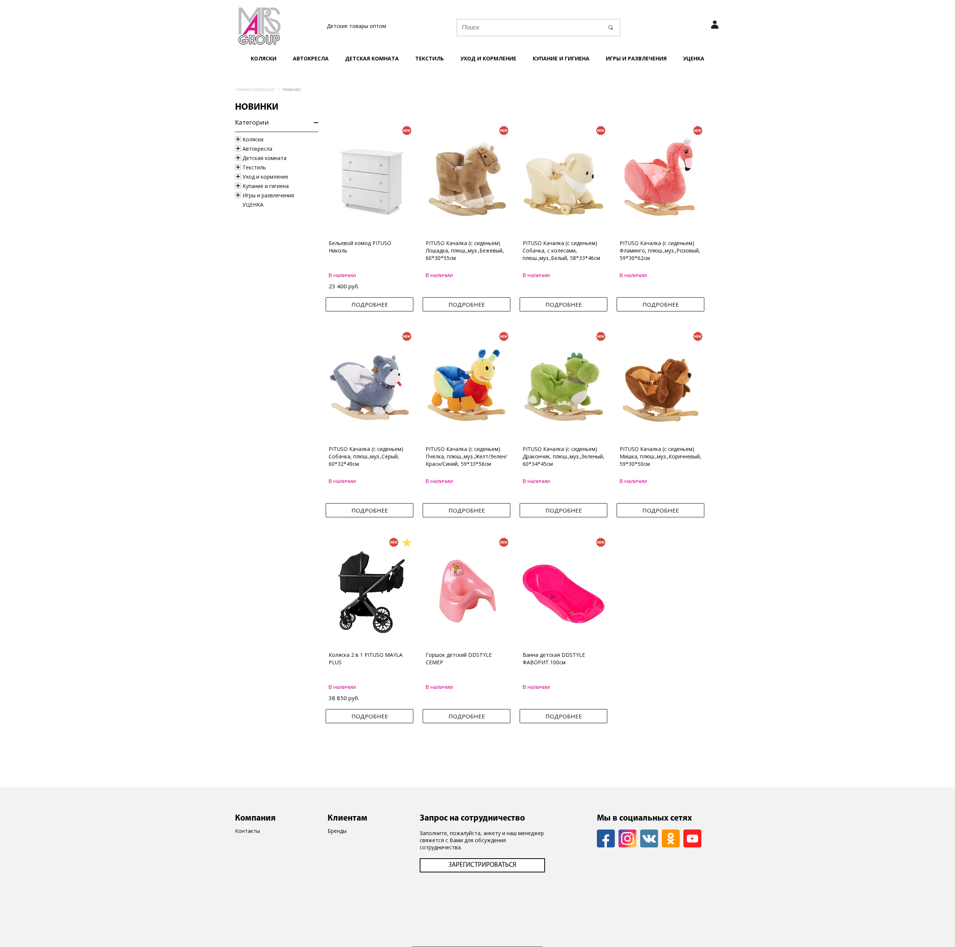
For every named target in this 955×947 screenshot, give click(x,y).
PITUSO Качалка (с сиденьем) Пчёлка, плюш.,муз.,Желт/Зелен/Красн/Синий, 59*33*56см (466, 456)
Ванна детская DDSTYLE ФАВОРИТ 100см (554, 658)
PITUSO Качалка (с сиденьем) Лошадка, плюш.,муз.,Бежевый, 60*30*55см (465, 250)
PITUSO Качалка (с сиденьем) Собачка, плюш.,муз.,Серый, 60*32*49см (366, 456)
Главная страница (254, 89)
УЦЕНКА (693, 58)
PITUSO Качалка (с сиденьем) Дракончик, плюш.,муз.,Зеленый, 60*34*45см (563, 456)
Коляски (263, 58)
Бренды (337, 830)
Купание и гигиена (561, 58)
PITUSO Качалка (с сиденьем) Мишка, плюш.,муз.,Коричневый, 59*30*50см (660, 456)
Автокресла (311, 58)
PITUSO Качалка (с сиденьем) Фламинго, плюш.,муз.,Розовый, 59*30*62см (660, 250)
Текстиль (429, 58)
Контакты (247, 830)
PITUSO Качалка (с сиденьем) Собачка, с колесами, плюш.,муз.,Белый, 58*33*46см (561, 250)
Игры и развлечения (636, 58)
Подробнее (369, 304)
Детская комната (372, 58)
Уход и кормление (488, 58)
